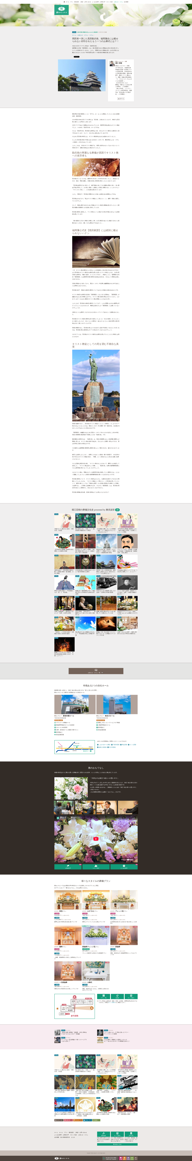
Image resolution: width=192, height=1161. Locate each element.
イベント (78, 1120)
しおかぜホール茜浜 (104, 744)
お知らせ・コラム (118, 1)
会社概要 (126, 1)
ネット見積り (112, 1002)
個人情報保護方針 (65, 1137)
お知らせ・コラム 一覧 (95, 672)
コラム (91, 35)
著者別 (96, 1120)
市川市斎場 (112, 747)
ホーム (74, 35)
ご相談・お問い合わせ (85, 1)
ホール (67, 1)
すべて (59, 1120)
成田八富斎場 (102, 747)
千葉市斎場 (116, 744)
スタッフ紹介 (109, 1)
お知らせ (68, 1120)
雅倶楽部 (76, 1)
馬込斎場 (124, 744)
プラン (71, 1)
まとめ (73, 1137)
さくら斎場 (133, 744)
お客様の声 (102, 1)
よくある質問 (95, 1)
